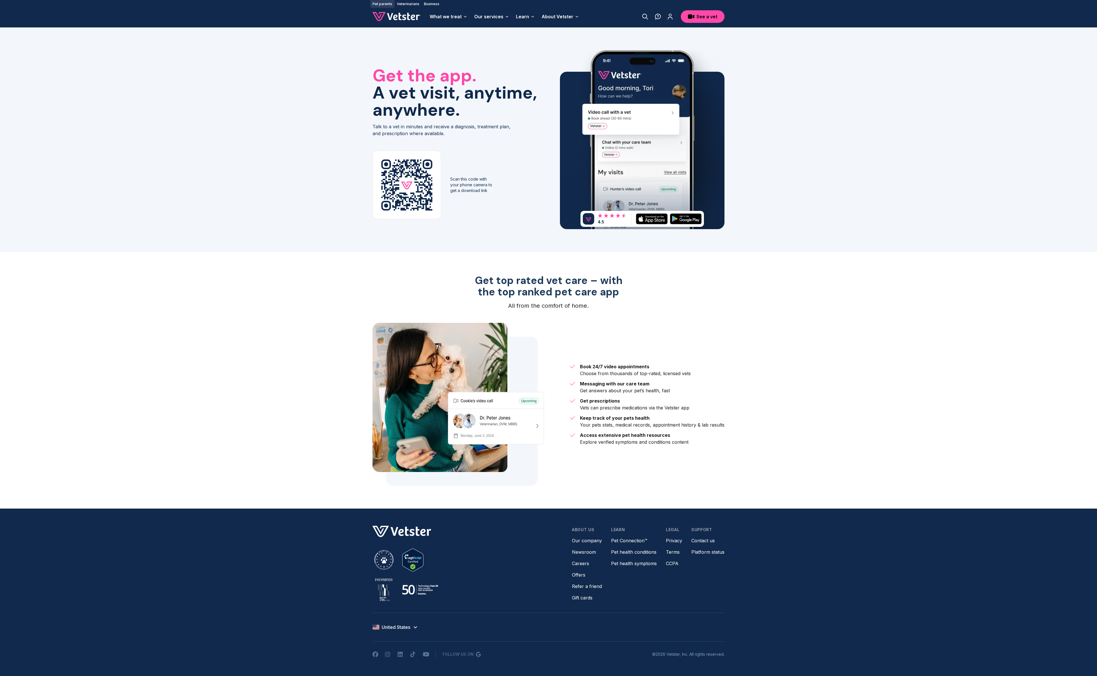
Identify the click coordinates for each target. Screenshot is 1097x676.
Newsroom (584, 552)
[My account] (670, 16)
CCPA (672, 563)
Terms (673, 552)
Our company (587, 540)
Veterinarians (408, 4)
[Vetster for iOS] (652, 218)
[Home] (397, 16)
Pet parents (382, 4)
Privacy (674, 540)
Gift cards (582, 598)
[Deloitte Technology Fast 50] (420, 589)
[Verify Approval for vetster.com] (413, 560)
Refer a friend (587, 586)
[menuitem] (448, 16)
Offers (578, 575)
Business (431, 4)
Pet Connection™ (629, 540)
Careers (580, 563)
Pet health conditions (633, 552)
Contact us (703, 540)
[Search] (645, 16)
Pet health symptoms (634, 563)
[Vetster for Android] (686, 218)
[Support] (658, 16)
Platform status (707, 552)
